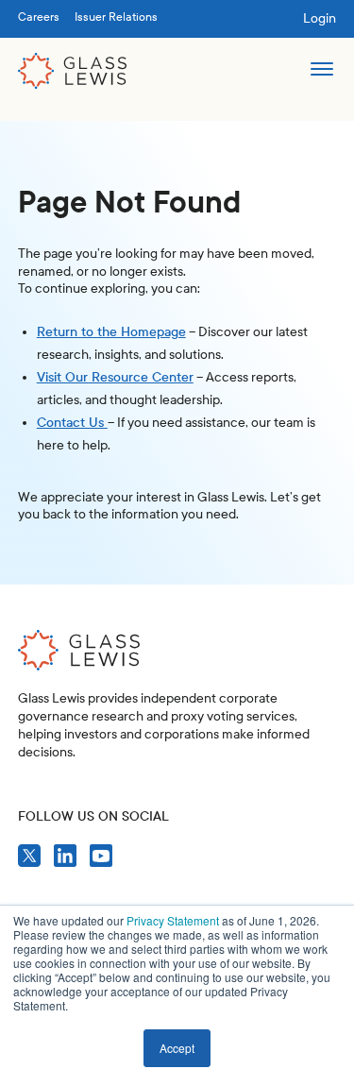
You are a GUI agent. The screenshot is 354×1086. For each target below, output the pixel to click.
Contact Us (72, 423)
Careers (38, 17)
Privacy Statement (172, 920)
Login (319, 18)
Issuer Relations (116, 17)
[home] (72, 71)
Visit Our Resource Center (115, 377)
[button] (321, 71)
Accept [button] (177, 1048)
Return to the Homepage (111, 332)
